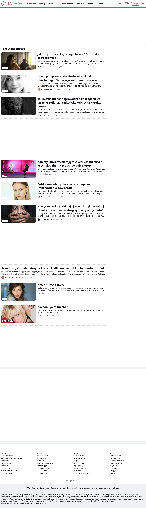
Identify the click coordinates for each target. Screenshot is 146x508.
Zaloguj (135, 4)
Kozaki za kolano (42, 456)
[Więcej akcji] (106, 53)
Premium (81, 4)
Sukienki (112, 473)
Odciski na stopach (7, 473)
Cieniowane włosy (79, 458)
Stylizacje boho (42, 473)
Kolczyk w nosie (78, 471)
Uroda (101, 4)
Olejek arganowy (6, 463)
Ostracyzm (113, 468)
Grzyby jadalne (114, 471)
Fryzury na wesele (115, 456)
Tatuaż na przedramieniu (81, 473)
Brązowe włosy (78, 466)
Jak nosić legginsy (42, 466)
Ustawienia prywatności (108, 488)
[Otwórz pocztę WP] (120, 4)
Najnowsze (31, 4)
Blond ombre (5, 461)
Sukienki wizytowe (43, 471)
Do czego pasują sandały (45, 463)
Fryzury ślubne (41, 458)
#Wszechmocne (66, 4)
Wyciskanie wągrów (79, 468)
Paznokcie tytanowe (116, 458)
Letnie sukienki (42, 461)
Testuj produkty (46, 4)
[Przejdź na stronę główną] (3, 5)
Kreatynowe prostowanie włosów (11, 458)
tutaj (45, 503)
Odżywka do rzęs (78, 456)
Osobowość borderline (117, 461)
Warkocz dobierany (116, 463)
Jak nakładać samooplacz (9, 471)
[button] (126, 3)
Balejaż (75, 461)
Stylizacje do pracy (43, 468)
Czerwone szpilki (78, 463)
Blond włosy (4, 466)
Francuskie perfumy (7, 456)
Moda (90, 4)
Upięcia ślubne (114, 466)
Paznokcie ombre (6, 468)
